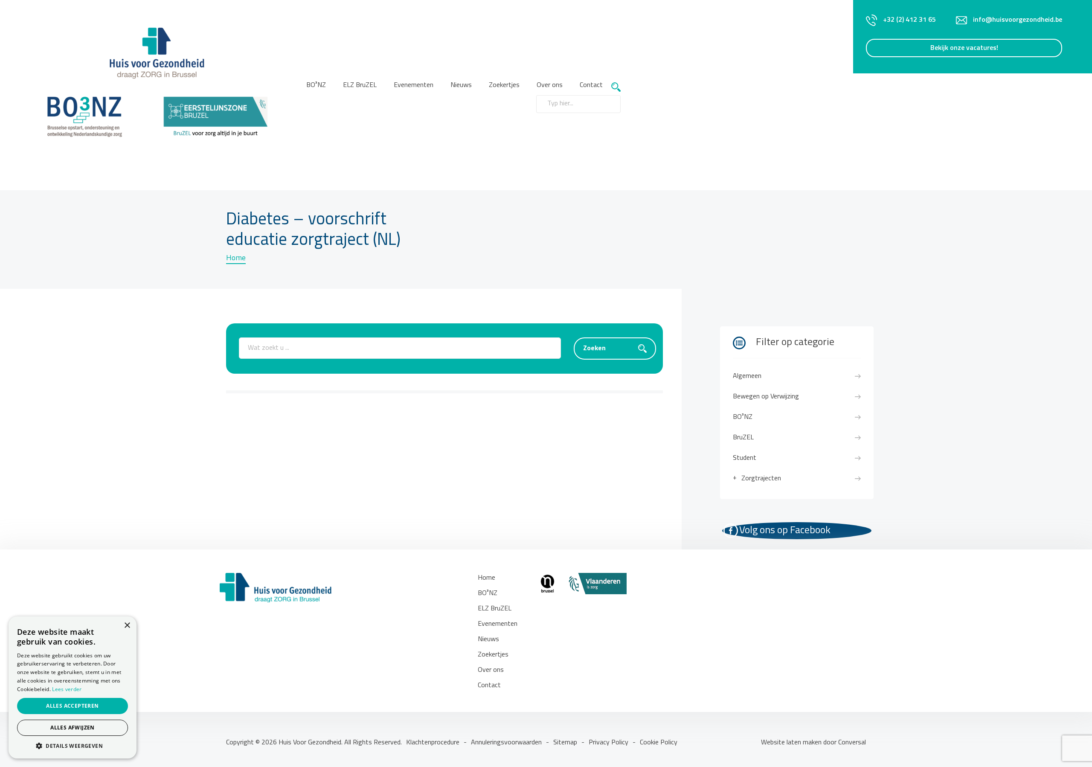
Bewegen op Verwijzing (766, 396)
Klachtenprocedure (432, 742)
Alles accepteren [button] (72, 705)
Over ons (491, 670)
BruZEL (743, 437)
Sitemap (565, 742)
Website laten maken (792, 742)
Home (236, 258)
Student (744, 458)
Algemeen (747, 376)
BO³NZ (316, 85)
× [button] (127, 625)
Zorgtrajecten (761, 478)
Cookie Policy (658, 742)
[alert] (72, 687)
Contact (591, 85)
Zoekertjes (504, 85)
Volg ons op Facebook (785, 531)
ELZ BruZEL (360, 85)
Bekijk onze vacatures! (964, 48)
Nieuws (461, 85)
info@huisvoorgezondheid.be (1017, 20)
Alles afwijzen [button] (72, 727)
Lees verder (66, 689)
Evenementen (413, 85)
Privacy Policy (608, 742)
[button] (72, 745)
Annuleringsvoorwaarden (506, 742)
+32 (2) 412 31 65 (909, 20)
